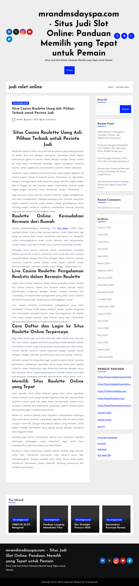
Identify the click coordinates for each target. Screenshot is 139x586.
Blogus (77, 582)
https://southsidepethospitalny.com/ (116, 384)
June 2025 (103, 328)
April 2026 (102, 256)
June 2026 (103, 242)
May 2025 (102, 335)
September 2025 (106, 306)
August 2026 (104, 227)
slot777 (101, 427)
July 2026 (102, 234)
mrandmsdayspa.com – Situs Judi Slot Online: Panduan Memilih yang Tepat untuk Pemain (36, 555)
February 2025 (105, 357)
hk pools (101, 443)
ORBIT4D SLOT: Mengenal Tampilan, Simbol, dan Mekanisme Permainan (110, 135)
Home (69, 70)
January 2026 (104, 278)
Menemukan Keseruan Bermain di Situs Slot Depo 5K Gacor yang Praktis (113, 171)
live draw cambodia (107, 437)
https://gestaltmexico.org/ (111, 398)
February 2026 (105, 270)
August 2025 (104, 313)
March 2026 (103, 263)
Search (102, 100)
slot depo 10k (104, 455)
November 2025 (105, 292)
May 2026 (102, 249)
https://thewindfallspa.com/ (112, 391)
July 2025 (102, 321)
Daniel (20, 119)
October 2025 (104, 299)
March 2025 (103, 349)
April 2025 (102, 342)
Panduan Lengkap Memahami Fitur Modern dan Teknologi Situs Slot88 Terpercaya (112, 148)
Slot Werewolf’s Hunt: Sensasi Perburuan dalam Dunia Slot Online (113, 184)
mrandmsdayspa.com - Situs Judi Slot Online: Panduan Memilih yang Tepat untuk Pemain (78, 34)
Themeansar (91, 582)
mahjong (102, 449)
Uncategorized (20, 103)
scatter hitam (104, 412)
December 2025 (105, 285)
